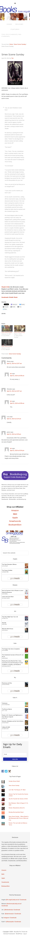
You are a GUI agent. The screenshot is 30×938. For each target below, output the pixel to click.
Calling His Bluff (6, 727)
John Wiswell (5, 650)
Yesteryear (4, 703)
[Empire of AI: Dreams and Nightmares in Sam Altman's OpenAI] (26, 718)
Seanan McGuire (6, 684)
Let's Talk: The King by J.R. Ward (17, 789)
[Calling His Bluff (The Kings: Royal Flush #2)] (26, 730)
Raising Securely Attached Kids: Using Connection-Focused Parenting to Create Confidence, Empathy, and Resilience (12, 662)
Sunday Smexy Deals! (14, 781)
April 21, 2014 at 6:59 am (17, 375)
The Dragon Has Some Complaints (11, 648)
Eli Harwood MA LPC (7, 666)
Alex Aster (5, 624)
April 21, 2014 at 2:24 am (14, 418)
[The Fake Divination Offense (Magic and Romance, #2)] (26, 568)
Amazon (15, 510)
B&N (15, 514)
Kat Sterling (5, 593)
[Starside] (26, 626)
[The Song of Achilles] (26, 573)
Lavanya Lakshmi (6, 598)
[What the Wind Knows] (26, 632)
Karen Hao (5, 718)
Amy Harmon (5, 630)
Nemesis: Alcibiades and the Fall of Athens (12, 721)
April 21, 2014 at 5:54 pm (17, 450)
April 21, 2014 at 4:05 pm (14, 434)
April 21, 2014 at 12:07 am (14, 363)
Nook (15, 297)
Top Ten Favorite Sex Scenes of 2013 (18, 798)
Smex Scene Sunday (7, 332)
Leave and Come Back (8, 596)
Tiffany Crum (5, 618)
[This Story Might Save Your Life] (26, 620)
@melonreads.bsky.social (13, 903)
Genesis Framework (9, 933)
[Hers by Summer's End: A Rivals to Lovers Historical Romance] (26, 593)
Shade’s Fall (5, 287)
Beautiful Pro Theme (20, 931)
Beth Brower (5, 658)
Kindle (11, 297)
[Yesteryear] (26, 706)
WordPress (19, 933)
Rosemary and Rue (7, 683)
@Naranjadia (10, 921)
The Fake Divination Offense (9, 564)
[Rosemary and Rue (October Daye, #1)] (26, 686)
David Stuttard (5, 722)
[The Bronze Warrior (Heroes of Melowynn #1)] (26, 712)
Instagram (6, 917)
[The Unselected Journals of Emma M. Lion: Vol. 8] (26, 658)
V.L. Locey (5, 710)
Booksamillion (15, 525)
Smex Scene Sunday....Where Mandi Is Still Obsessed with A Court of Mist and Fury (18, 818)
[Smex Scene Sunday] (7, 328)
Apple (15, 517)
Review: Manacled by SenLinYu (17, 807)
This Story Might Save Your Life (10, 616)
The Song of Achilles (7, 570)
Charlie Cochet (6, 728)
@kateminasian (9, 913)
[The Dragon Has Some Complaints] (26, 652)
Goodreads (5, 297)
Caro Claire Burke (6, 704)
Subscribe (15, 759)
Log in (25, 933)
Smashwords (15, 521)
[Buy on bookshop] (15, 479)
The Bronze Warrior (7, 709)
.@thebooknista (8, 909)
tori (11, 373)
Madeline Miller (6, 571)
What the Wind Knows (7, 628)
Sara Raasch (5, 565)
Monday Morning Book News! (16, 812)
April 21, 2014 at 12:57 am (14, 391)
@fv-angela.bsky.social (12, 899)
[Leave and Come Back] (26, 598)
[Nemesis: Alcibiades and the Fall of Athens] (26, 724)
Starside (4, 622)
